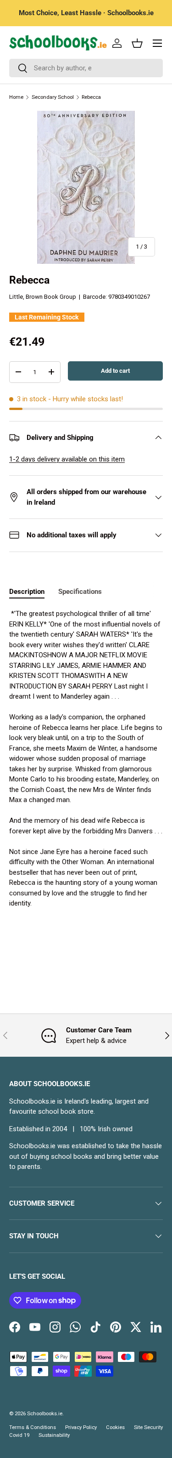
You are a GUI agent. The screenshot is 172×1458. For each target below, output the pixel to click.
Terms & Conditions (32, 1427)
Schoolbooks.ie (44, 1414)
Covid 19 (19, 1435)
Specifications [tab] (80, 591)
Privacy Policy (81, 1427)
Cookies (115, 1427)
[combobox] (86, 68)
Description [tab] (26, 591)
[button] (137, 43)
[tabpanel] (86, 759)
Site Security (148, 1427)
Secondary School (53, 97)
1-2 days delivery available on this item (67, 459)
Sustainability (54, 1435)
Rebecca (91, 97)
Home (16, 97)
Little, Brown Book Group (42, 296)
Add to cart (115, 370)
